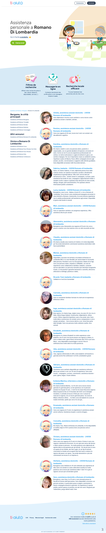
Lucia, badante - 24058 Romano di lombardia (71, 190)
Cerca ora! (20, 43)
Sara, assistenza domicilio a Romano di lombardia (73, 477)
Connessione (80, 3)
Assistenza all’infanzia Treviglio (19, 122)
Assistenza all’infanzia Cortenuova (20, 156)
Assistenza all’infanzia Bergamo (19, 119)
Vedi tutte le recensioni (89, 523)
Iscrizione (91, 3)
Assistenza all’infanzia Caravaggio (20, 130)
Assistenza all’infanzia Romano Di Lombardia (23, 137)
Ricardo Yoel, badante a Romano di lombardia (72, 277)
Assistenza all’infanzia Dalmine (19, 127)
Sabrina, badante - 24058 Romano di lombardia (72, 168)
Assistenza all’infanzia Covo (18, 146)
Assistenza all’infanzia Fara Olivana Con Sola (23, 149)
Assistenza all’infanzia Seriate (19, 125)
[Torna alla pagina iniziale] (16, 3)
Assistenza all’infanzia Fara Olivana (20, 151)
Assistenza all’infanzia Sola (18, 154)
